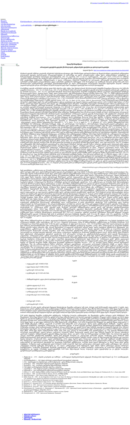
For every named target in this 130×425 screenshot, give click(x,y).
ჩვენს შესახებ (5, 56)
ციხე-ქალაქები (6, 26)
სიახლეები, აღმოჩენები (9, 44)
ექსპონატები (5, 29)
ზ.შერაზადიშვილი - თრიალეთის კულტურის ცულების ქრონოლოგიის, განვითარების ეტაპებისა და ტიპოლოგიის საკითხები (61, 21)
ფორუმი (3, 54)
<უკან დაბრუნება (26, 25)
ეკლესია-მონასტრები (8, 24)
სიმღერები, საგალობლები (10, 43)
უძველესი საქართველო (9, 27)
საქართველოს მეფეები (8, 32)
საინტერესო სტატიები (8, 46)
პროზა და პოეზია (6, 41)
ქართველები (5, 37)
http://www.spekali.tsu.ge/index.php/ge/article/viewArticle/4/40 (111, 70)
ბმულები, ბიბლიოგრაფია (9, 48)
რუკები (3, 58)
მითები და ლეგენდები (8, 31)
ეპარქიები (4, 22)
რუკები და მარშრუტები (8, 51)
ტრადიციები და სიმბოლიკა (10, 36)
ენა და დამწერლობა (8, 39)
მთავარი (4, 21)
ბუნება (3, 53)
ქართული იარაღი (7, 49)
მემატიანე (4, 34)
